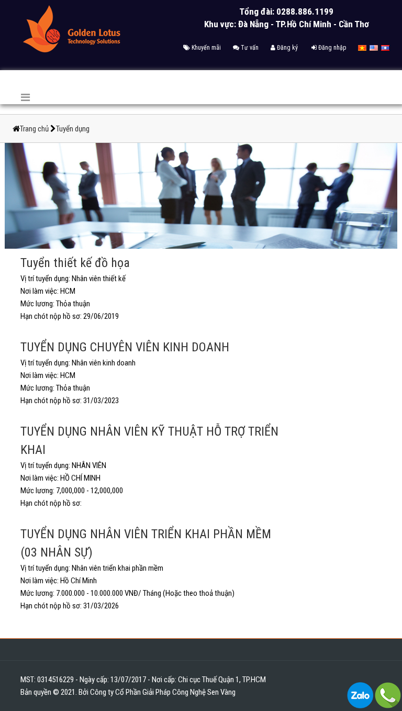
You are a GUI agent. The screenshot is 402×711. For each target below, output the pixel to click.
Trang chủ (35, 129)
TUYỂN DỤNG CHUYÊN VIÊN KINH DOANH (124, 347)
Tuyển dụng (73, 129)
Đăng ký (286, 47)
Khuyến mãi (205, 47)
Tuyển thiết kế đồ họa (75, 262)
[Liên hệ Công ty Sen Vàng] (360, 694)
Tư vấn (249, 47)
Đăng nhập (331, 47)
